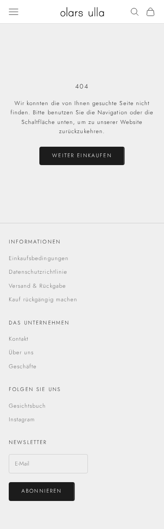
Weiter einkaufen (82, 155)
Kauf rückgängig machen (43, 299)
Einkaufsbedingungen (39, 258)
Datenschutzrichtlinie (38, 272)
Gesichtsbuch (27, 406)
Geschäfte (23, 366)
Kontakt (18, 339)
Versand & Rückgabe (37, 286)
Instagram (22, 419)
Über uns (21, 352)
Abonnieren (41, 491)
